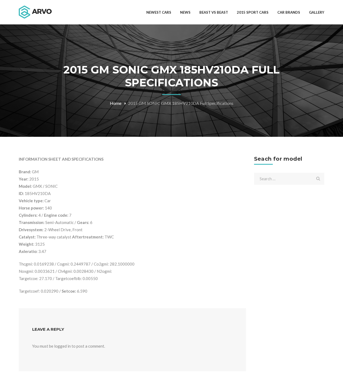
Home (115, 103)
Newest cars (158, 12)
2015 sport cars (253, 12)
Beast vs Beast (213, 12)
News (185, 12)
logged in (62, 346)
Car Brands (288, 12)
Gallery (316, 12)
